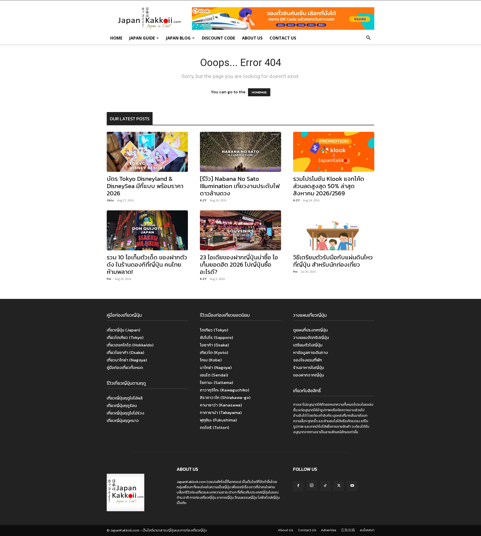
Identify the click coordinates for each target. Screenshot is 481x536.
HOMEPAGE (259, 92)
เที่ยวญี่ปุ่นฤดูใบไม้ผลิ (125, 398)
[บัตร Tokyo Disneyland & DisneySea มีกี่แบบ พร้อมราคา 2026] (147, 152)
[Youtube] (352, 486)
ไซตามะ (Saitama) (216, 382)
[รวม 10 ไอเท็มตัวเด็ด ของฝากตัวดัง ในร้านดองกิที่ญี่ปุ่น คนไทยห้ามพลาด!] (147, 230)
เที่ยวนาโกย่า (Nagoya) (127, 360)
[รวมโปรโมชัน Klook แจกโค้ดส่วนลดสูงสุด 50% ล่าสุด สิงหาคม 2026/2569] (333, 152)
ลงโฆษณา (367, 530)
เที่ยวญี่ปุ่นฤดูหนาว (123, 420)
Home (116, 38)
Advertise (328, 530)
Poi (109, 279)
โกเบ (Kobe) (211, 360)
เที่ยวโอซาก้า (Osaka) (125, 352)
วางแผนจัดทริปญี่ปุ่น (311, 337)
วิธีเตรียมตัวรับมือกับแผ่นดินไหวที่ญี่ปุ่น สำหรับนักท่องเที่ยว (333, 261)
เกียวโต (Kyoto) (214, 352)
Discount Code (218, 38)
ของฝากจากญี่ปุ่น (308, 375)
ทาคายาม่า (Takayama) (221, 412)
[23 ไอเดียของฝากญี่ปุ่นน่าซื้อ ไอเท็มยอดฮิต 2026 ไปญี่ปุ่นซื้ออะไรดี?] (240, 230)
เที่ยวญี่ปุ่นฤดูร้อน (122, 405)
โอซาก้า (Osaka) (214, 345)
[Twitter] (339, 486)
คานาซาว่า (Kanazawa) (221, 405)
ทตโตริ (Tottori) (214, 427)
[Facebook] (298, 486)
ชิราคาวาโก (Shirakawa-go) (225, 397)
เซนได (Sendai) (214, 375)
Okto (110, 200)
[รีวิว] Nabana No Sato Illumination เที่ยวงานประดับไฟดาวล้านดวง (240, 186)
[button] (368, 38)
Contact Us (283, 38)
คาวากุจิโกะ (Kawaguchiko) (224, 390)
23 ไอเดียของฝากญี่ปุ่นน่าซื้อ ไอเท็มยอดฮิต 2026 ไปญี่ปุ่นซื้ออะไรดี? (239, 264)
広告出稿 (348, 530)
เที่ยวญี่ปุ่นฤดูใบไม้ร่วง (125, 413)
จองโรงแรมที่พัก (307, 360)
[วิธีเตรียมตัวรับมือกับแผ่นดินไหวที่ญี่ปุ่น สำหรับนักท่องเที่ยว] (333, 230)
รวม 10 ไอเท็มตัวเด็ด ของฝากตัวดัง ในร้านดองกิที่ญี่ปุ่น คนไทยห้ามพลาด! (147, 264)
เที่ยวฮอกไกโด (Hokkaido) (130, 345)
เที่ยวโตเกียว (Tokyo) (125, 337)
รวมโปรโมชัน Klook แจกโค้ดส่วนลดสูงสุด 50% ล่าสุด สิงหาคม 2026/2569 (328, 186)
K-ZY (203, 200)
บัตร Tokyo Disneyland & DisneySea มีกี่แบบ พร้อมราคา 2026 (145, 186)
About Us (252, 38)
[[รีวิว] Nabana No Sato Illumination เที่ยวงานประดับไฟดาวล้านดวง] (240, 152)
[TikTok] (325, 486)
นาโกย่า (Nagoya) (216, 367)
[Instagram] (312, 485)
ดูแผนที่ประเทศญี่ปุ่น (310, 330)
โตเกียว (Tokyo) (214, 330)
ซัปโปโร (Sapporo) (216, 337)
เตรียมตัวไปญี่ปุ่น (307, 345)
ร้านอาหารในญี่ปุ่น (308, 367)
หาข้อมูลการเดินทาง (310, 352)
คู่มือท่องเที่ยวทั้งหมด (125, 367)
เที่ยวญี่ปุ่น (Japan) (123, 330)
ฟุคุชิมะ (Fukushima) (218, 420)
